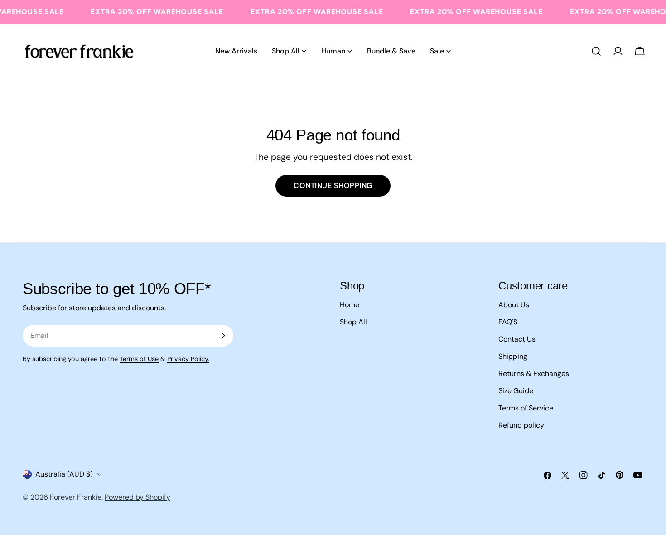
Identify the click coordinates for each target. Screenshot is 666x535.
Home (349, 304)
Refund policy (521, 425)
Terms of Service (525, 408)
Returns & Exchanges (533, 373)
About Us (513, 304)
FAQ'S (507, 322)
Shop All (353, 322)
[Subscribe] (222, 335)
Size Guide (515, 390)
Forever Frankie (75, 497)
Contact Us (517, 339)
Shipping (512, 356)
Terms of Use (139, 359)
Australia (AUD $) (64, 474)
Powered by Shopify (137, 497)
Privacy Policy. (188, 359)
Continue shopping (333, 185)
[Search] (596, 51)
